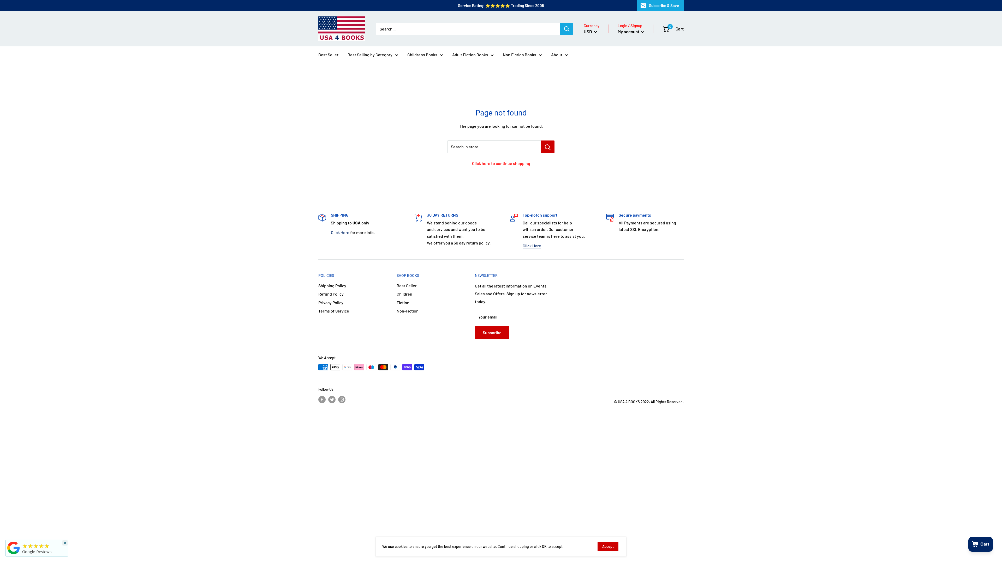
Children (404, 293)
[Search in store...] (547, 146)
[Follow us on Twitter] (332, 399)
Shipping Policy (332, 285)
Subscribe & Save (664, 5)
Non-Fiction (408, 310)
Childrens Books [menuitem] (422, 54)
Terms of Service (333, 310)
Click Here (340, 232)
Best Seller (407, 285)
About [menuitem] (556, 54)
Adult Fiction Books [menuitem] (470, 54)
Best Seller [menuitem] (328, 54)
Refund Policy (331, 293)
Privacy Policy (330, 302)
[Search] (566, 29)
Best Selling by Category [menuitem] (370, 54)
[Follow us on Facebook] (322, 399)
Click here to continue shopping (501, 163)
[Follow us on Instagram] (341, 399)
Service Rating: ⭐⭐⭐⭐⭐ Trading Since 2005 (501, 5)
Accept (608, 546)
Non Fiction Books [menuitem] (519, 54)
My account (629, 31)
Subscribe (492, 332)
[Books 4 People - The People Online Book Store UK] (13, 554)
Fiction (403, 302)
